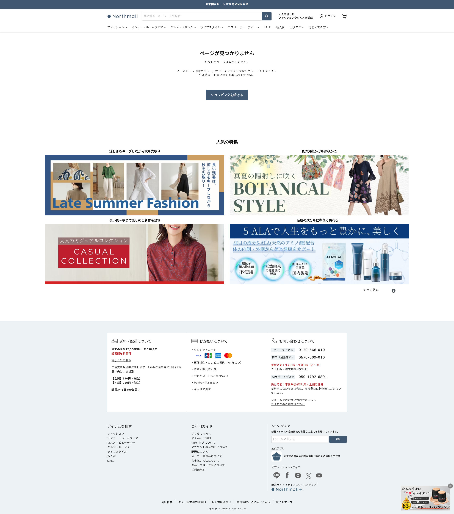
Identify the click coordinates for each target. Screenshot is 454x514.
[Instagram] (298, 476)
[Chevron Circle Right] (393, 291)
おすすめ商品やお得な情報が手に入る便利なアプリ (312, 456)
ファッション (116, 27)
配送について (199, 452)
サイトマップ (284, 502)
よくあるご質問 (201, 438)
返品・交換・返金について (208, 465)
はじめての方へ (319, 27)
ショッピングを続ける (227, 95)
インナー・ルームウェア (122, 438)
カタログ (296, 27)
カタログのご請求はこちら (288, 404)
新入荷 (280, 27)
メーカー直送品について (206, 456)
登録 (338, 439)
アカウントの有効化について (209, 447)
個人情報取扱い (221, 502)
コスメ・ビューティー (242, 27)
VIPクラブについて (203, 442)
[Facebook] (287, 476)
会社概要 (167, 502)
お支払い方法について (205, 461)
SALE (267, 27)
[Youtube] (319, 476)
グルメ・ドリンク (182, 27)
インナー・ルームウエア (148, 27)
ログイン (330, 16)
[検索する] (267, 16)
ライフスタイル (211, 27)
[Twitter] (308, 476)
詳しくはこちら (121, 360)
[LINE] (276, 476)
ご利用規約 (198, 470)
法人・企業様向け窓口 (192, 502)
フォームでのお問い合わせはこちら (293, 400)
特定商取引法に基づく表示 (253, 502)
